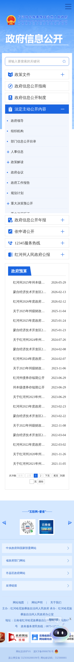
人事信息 (17, 151)
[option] (37, 522)
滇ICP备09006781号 (43, 651)
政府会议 (17, 172)
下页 (47, 475)
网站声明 (37, 602)
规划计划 (17, 193)
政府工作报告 (20, 182)
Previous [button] (4, 523)
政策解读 (17, 162)
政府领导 (17, 120)
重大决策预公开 (22, 203)
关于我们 (55, 602)
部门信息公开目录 (23, 141)
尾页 (55, 475)
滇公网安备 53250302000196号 (24, 657)
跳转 (41, 481)
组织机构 (17, 131)
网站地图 (18, 602)
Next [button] (70, 523)
